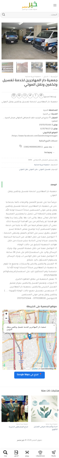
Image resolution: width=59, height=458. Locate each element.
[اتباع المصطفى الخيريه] (15, 409)
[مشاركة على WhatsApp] (41, 95)
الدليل (45, 77)
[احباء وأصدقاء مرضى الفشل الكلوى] (44, 409)
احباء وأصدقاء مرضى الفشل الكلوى (45, 428)
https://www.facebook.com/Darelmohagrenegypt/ (34, 136)
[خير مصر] (29, 5)
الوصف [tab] (53, 184)
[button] (29, 337)
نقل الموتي (23, 170)
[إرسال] (4, 15)
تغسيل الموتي (45, 170)
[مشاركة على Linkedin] (13, 95)
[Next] (4, 41)
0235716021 (45, 129)
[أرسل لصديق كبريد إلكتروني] (24, 95)
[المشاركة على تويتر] (30, 95)
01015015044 (45, 125)
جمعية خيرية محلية (33, 77)
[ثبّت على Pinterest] (19, 95)
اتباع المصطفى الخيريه (18, 427)
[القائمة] (55, 5)
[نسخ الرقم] (20, 146)
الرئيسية (54, 77)
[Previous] (52, 41)
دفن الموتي (33, 170)
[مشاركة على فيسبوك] (35, 95)
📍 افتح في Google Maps (29, 375)
